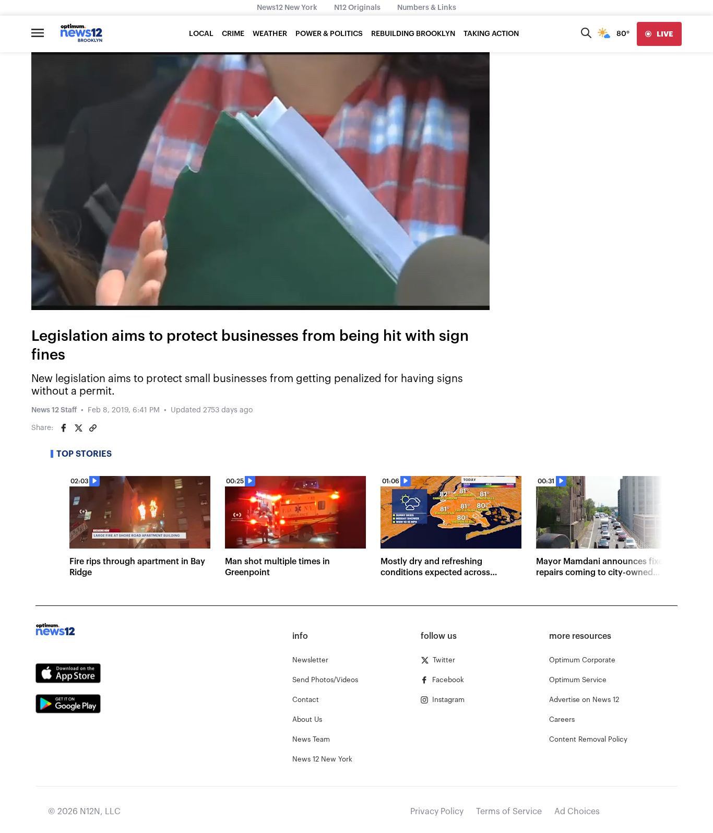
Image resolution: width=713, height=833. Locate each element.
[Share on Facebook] (64, 428)
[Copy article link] (93, 428)
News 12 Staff (54, 410)
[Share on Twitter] (78, 428)
